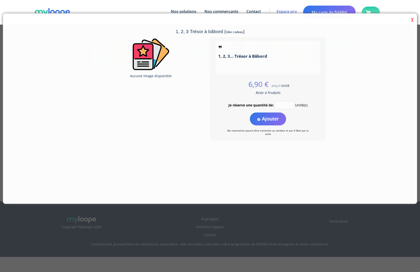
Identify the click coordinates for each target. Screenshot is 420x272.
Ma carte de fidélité (329, 12)
